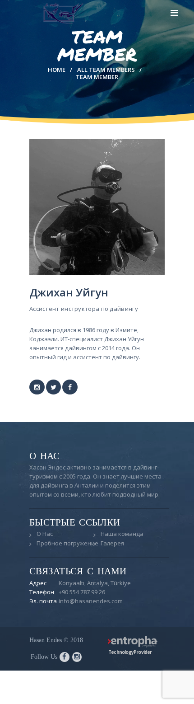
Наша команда (122, 534)
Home (56, 69)
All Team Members (106, 70)
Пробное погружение (67, 543)
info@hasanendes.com (91, 601)
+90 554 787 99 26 (82, 592)
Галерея (112, 543)
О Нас (45, 534)
